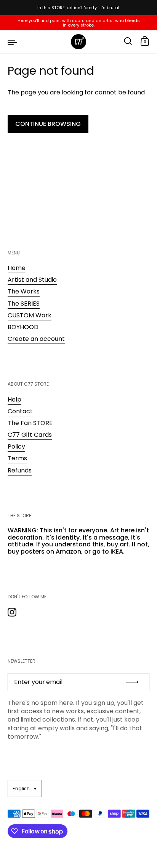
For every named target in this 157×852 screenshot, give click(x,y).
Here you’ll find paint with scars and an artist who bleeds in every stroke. (79, 22)
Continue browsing (48, 123)
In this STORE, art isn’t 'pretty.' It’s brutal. (78, 7)
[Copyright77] (78, 41)
